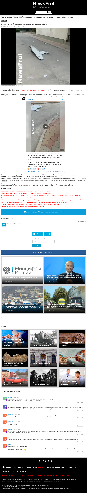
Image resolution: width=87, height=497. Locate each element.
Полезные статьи (64, 475)
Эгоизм (15, 470)
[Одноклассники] (46, 461)
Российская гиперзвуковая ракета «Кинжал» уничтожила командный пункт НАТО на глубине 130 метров (30, 204)
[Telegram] (36, 461)
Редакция (4, 475)
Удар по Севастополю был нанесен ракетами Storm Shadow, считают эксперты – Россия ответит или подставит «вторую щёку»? (37, 197)
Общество (3, 20)
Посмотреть (80, 402)
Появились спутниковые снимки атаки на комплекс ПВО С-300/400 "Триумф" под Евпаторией (27, 191)
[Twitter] (48, 461)
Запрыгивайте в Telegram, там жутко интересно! (43, 212)
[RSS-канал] (51, 461)
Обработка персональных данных (24, 475)
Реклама (11, 475)
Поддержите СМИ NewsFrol (44, 252)
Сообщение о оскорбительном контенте (47, 475)
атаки (69, 89)
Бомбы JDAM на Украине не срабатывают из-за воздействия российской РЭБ (22, 206)
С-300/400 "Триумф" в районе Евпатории (32, 90)
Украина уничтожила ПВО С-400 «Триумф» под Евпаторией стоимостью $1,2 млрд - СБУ (26, 193)
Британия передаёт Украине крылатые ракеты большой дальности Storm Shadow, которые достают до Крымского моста (34, 202)
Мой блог (23, 470)
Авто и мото (7, 470)
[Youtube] (39, 461)
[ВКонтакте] (42, 461)
